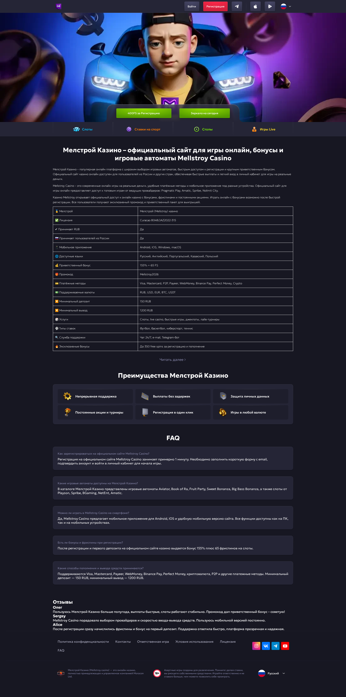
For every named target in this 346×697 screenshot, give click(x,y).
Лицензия (228, 642)
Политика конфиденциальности (83, 642)
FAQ (61, 650)
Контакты (123, 642)
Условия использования (194, 642)
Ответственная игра (153, 642)
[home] (58, 6)
